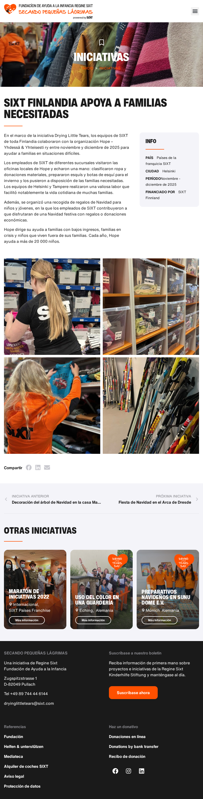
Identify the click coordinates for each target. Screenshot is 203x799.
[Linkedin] (141, 770)
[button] (195, 11)
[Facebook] (115, 770)
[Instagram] (128, 770)
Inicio (88, 68)
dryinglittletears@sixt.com (29, 703)
